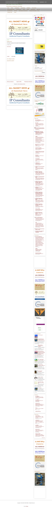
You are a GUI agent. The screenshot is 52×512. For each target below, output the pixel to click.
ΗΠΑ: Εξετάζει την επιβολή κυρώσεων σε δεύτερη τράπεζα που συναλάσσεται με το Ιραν (39, 427)
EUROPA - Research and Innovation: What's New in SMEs (39, 199)
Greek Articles (33, 9)
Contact (15, 12)
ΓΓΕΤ (36, 222)
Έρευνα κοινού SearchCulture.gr (39, 253)
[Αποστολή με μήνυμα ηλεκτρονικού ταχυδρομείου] (11, 56)
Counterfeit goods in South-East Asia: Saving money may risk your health (39, 160)
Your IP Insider (37, 158)
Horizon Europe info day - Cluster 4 (39, 145)
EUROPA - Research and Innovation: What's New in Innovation (39, 205)
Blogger (27, 506)
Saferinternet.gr (37, 403)
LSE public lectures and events (39, 151)
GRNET (36, 136)
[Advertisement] (16, 16)
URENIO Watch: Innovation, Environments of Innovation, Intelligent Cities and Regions (39, 132)
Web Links (38, 9)
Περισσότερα (9, 46)
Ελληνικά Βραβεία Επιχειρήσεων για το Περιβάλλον (40, 346)
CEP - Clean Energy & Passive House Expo (41, 359)
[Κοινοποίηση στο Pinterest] (14, 56)
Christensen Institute (38, 147)
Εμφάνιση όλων (43, 437)
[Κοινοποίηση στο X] (13, 56)
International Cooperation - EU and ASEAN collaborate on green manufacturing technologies (39, 189)
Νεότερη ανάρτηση (10, 81)
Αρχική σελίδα (18, 81)
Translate (40, 68)
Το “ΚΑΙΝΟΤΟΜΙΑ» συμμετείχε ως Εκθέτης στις (41, 365)
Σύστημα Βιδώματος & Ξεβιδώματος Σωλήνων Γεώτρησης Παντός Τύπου (41, 340)
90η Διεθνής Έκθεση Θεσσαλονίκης (39, 120)
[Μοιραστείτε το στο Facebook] (14, 56)
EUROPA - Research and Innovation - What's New (38, 172)
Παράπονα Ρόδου (37, 433)
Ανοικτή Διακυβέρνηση (38, 236)
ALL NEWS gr (37, 396)
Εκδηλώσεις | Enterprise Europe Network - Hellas (39, 229)
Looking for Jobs (9, 12)
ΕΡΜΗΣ (36, 248)
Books (24, 9)
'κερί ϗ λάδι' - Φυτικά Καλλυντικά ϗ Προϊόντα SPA (41, 382)
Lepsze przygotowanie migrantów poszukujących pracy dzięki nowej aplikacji (39, 169)
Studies (28, 9)
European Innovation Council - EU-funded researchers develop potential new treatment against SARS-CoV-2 (39, 174)
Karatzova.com (37, 429)
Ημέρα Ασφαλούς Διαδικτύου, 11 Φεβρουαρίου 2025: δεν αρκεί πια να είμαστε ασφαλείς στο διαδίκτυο (39, 405)
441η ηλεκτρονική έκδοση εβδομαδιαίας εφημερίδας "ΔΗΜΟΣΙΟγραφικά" (38, 250)
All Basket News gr (38, 411)
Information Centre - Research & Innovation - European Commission (39, 232)
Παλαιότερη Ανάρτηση (28, 81)
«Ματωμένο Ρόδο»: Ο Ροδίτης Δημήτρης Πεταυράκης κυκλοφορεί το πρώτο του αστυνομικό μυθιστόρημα (39, 435)
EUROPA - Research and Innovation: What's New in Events (39, 213)
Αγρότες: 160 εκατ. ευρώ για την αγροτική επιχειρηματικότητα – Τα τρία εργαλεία (39, 431)
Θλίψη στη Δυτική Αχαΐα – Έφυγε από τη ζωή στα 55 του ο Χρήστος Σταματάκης (39, 417)
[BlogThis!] (12, 56)
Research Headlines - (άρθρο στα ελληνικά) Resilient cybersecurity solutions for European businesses (39, 201)
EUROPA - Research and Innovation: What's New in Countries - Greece (39, 182)
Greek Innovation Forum (10, 9)
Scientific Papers (18, 9)
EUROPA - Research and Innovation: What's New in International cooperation (39, 193)
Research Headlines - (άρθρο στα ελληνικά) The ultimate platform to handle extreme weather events (39, 184)
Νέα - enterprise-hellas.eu (39, 217)
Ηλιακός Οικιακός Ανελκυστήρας (40, 371)
